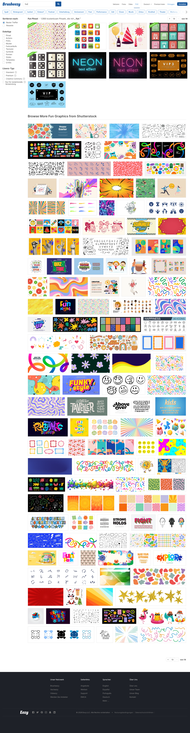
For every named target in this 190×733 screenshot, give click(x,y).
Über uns (133, 686)
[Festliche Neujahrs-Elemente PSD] (128, 36)
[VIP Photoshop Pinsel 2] (47, 94)
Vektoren (116, 4)
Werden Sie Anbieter (59, 697)
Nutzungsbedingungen (124, 712)
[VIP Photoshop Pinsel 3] (168, 65)
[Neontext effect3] (128, 65)
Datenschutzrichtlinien (144, 712)
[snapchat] (50, 712)
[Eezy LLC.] (24, 712)
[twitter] (37, 712)
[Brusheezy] (11, 4)
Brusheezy (54, 686)
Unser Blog (134, 693)
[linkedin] (54, 712)
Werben (84, 689)
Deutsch (106, 697)
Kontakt (133, 697)
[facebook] (33, 712)
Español (106, 689)
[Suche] (58, 4)
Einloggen (171, 4)
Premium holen (159, 4)
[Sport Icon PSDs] (87, 36)
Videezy (53, 693)
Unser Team (135, 689)
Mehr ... (106, 701)
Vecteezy (54, 689)
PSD (136, 4)
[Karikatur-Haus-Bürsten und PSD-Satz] (168, 36)
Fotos (124, 4)
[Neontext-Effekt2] (87, 65)
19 (174, 19)
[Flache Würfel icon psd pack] (47, 65)
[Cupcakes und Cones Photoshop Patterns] (47, 36)
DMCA (83, 697)
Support (84, 693)
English (106, 686)
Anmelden (182, 4)
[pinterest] (42, 712)
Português (107, 693)
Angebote (85, 686)
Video (130, 4)
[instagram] (46, 712)
